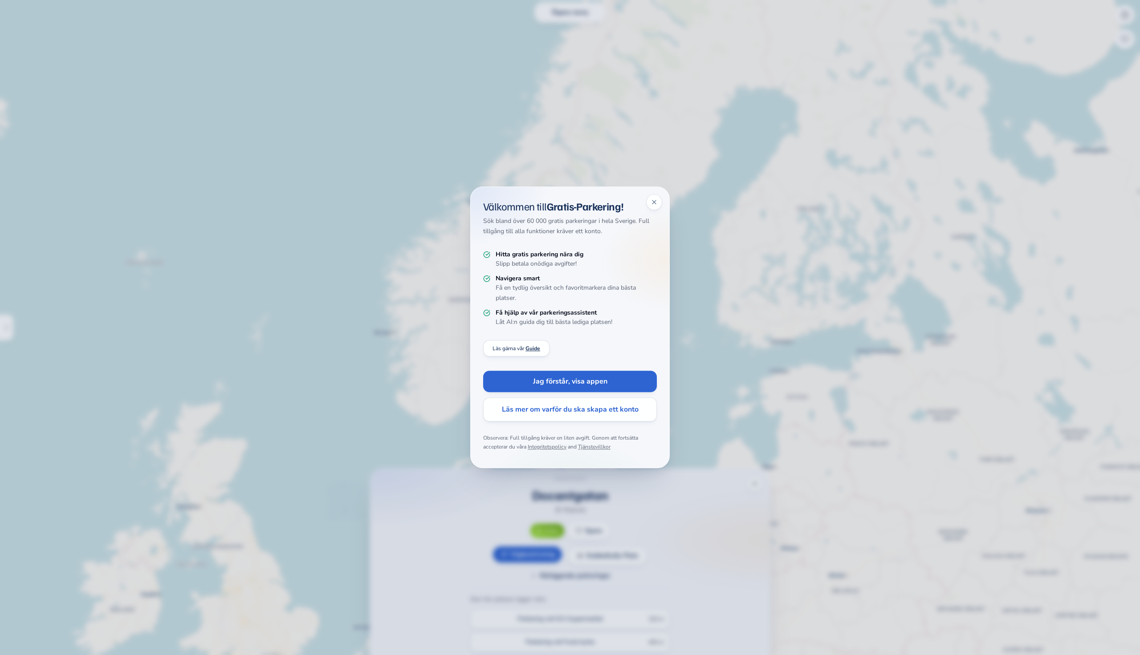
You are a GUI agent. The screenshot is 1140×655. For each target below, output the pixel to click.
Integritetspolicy (547, 446)
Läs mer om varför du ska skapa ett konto (570, 410)
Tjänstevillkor (594, 446)
